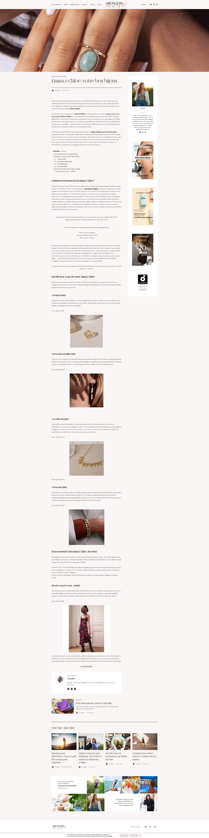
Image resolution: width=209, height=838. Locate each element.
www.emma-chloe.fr (87, 666)
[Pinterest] (156, 4)
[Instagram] (154, 4)
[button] (143, 4)
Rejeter (134, 835)
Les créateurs (57, 700)
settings (110, 836)
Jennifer (71, 678)
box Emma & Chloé (91, 189)
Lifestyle (54, 76)
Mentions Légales (135, 827)
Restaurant (118, 735)
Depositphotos (142, 290)
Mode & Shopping (62, 76)
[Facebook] (151, 4)
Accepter (124, 835)
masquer (63, 151)
